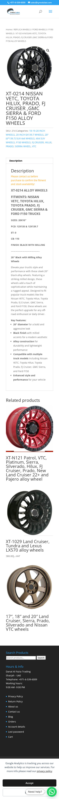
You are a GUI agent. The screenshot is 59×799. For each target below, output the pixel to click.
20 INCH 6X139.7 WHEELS (30, 134)
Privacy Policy (15, 696)
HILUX (48, 142)
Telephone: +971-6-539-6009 (21, 679)
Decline (29, 792)
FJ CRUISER (38, 142)
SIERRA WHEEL (23, 146)
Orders (12, 721)
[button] (48, 50)
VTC (34, 146)
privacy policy (44, 771)
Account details (16, 726)
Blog (10, 716)
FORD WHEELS (39, 29)
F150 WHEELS (23, 142)
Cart (10, 736)
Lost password (16, 731)
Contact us (14, 711)
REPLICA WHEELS (22, 29)
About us (13, 706)
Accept (29, 783)
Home (9, 29)
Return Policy (15, 701)
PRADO (10, 146)
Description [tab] (15, 160)
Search (41, 657)
